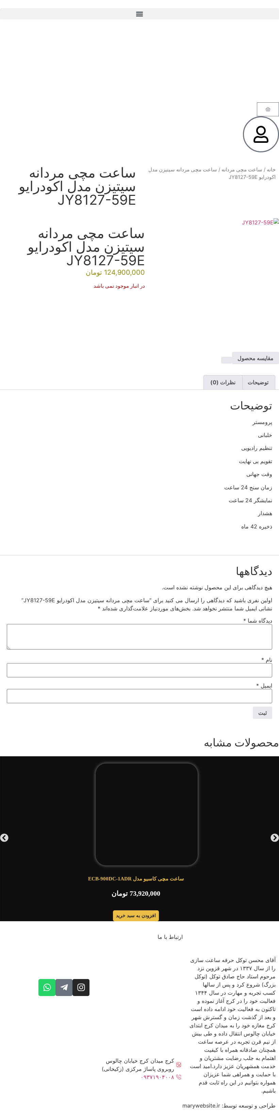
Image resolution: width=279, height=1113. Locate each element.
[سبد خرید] (268, 109)
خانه (271, 170)
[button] (139, 13)
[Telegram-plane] (63, 987)
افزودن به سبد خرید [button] (136, 915)
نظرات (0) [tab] (222, 382)
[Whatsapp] (46, 987)
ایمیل (264, 685)
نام (266, 659)
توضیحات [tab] (258, 382)
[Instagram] (80, 987)
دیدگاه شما (257, 620)
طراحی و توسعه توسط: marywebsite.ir (229, 1105)
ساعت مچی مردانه (241, 170)
